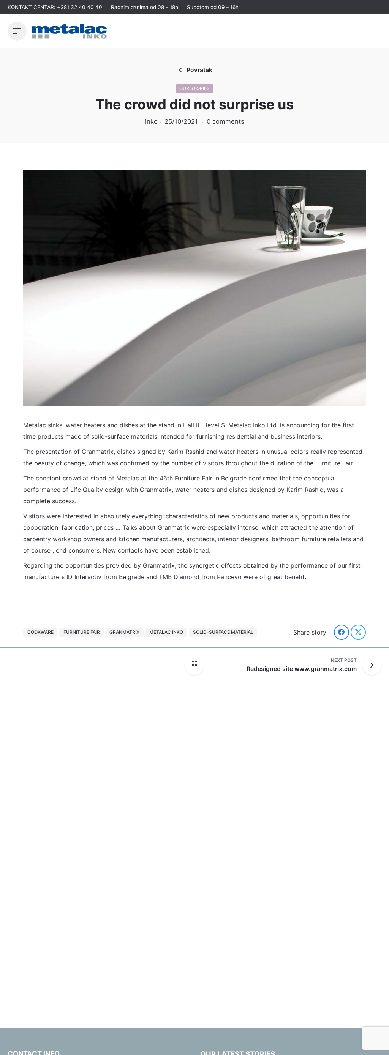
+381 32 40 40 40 (79, 7)
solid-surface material (223, 632)
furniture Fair (81, 632)
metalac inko (166, 632)
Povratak (199, 70)
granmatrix (124, 632)
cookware (40, 632)
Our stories (194, 88)
